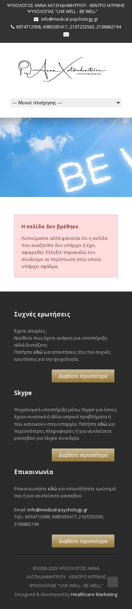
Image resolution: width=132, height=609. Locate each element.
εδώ (38, 352)
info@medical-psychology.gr (57, 509)
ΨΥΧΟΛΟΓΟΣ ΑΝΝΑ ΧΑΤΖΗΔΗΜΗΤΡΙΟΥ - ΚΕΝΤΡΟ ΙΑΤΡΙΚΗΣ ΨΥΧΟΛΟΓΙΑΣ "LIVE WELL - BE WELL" (66, 8)
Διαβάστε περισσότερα (83, 376)
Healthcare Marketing (94, 594)
